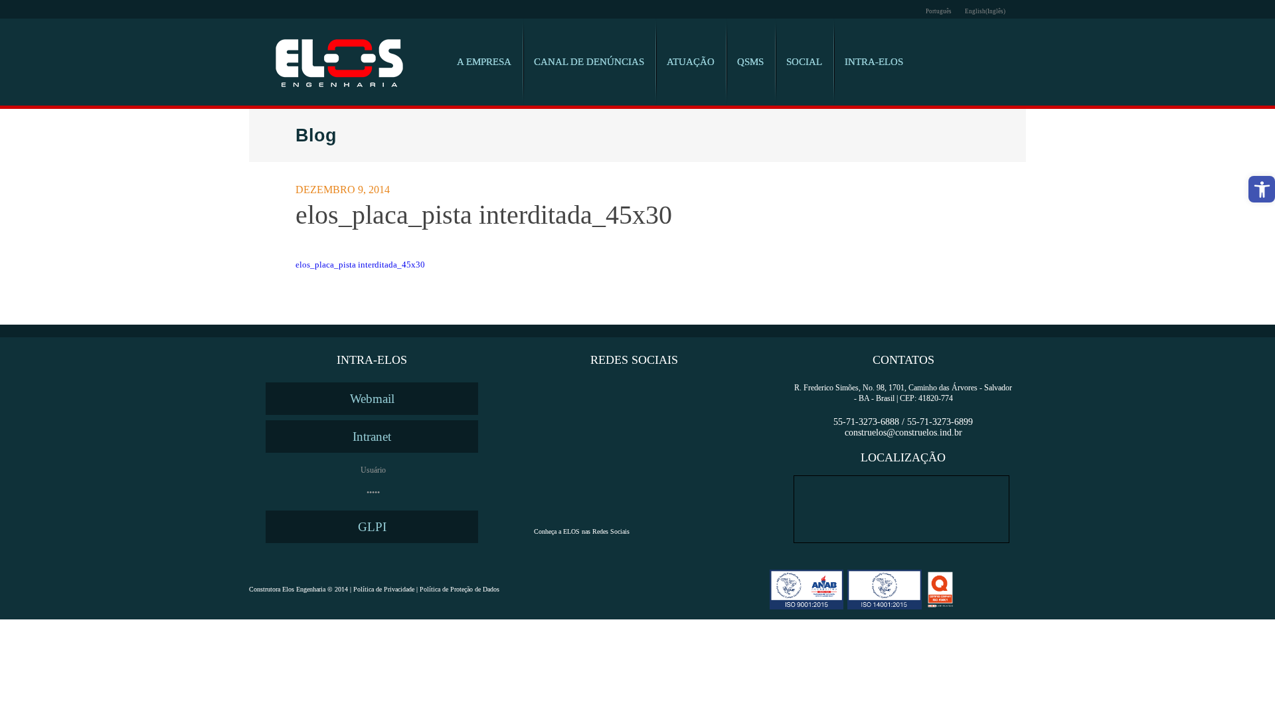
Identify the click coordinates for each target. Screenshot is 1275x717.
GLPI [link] (372, 527)
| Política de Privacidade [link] (381, 589)
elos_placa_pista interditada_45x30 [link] (360, 265)
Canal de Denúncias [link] (589, 61)
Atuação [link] (691, 61)
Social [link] (804, 61)
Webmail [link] (372, 399)
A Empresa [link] (484, 61)
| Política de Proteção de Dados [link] (456, 589)
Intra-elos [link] (874, 61)
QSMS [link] (750, 61)
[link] (1261, 189)
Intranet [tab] (372, 436)
